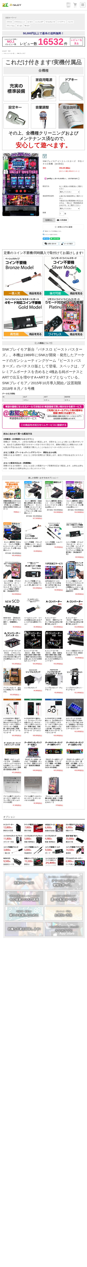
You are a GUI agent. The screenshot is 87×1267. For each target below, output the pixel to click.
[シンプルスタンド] (33, 677)
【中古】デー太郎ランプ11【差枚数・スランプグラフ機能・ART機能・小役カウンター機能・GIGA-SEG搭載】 (54, 763)
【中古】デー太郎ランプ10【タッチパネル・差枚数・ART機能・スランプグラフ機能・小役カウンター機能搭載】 (74, 763)
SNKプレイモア (21, 53)
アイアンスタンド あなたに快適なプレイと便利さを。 (12, 690)
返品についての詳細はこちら (53, 231)
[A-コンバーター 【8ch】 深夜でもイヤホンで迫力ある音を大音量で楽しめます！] (54, 607)
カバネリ (30, 22)
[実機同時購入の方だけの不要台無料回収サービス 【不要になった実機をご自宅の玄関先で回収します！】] (12, 490)
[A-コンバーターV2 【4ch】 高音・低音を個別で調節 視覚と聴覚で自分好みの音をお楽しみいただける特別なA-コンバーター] (54, 640)
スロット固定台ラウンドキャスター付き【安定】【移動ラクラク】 (74, 653)
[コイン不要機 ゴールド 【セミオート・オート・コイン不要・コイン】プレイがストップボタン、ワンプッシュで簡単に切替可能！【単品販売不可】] (75, 531)
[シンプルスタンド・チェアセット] (54, 677)
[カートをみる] (75, 7)
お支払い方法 (63, 913)
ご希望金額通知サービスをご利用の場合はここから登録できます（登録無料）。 (43, 425)
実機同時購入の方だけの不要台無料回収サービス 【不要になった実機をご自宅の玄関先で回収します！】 (12, 505)
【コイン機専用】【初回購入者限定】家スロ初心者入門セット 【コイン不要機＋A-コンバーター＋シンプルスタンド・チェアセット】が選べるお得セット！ (33, 507)
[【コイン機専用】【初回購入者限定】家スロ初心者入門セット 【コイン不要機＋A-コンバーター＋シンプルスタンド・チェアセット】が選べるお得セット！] (33, 490)
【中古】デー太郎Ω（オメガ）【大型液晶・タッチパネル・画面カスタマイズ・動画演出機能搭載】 (33, 763)
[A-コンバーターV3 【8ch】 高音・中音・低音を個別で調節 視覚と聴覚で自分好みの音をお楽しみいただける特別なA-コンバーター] (33, 640)
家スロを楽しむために (24, 913)
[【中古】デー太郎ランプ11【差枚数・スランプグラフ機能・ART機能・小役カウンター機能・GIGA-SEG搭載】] (54, 748)
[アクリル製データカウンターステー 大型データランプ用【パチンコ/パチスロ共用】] (12, 785)
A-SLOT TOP (6, 51)
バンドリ (70, 22)
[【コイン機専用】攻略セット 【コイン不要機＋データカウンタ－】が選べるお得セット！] (75, 490)
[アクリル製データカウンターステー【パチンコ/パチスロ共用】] (33, 785)
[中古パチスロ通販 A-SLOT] (12, 6)
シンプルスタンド (30, 688)
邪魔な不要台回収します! (24, 929)
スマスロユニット (19, 22)
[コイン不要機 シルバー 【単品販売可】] (54, 531)
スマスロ (9, 22)
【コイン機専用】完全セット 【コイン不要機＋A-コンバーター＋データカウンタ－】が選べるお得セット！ (12, 546)
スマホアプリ (65, 929)
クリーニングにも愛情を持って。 (63, 881)
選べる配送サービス (64, 898)
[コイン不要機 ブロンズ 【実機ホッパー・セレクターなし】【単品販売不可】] (33, 531)
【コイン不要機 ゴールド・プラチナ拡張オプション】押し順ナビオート (33, 583)
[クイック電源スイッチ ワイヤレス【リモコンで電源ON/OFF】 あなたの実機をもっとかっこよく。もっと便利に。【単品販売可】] (75, 570)
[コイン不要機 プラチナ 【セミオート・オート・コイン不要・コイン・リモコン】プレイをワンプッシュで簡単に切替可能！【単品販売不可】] (12, 570)
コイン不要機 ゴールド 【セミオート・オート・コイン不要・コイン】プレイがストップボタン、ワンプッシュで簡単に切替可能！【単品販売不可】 (75, 548)
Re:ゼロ (27, 26)
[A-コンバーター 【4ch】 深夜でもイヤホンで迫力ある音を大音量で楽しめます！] (75, 607)
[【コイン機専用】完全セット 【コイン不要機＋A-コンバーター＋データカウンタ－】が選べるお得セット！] (12, 531)
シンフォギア (39, 22)
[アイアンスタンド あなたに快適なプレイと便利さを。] (12, 677)
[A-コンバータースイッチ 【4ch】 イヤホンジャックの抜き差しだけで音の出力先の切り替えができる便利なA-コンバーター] (12, 640)
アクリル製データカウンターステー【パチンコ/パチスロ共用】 (33, 798)
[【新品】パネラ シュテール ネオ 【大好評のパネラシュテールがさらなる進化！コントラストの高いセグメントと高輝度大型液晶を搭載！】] (12, 748)
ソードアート (61, 22)
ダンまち (19, 26)
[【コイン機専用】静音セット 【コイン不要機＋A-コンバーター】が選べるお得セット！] (54, 490)
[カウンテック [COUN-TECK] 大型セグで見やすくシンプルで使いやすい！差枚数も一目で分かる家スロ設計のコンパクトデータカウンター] (75, 707)
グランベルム (11, 26)
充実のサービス (24, 881)
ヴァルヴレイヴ (50, 22)
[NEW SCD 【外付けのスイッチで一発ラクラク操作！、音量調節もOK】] (12, 607)
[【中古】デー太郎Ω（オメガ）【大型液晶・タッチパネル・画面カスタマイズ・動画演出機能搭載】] (33, 748)
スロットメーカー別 (9, 53)
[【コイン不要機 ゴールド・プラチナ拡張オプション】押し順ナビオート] (33, 570)
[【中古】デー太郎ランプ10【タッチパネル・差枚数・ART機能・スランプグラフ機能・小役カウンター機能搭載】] (75, 748)
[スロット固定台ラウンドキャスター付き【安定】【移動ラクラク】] (75, 640)
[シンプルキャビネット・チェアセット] (75, 677)
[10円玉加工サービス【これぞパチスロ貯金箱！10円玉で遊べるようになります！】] (54, 570)
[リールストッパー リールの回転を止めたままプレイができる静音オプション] (33, 607)
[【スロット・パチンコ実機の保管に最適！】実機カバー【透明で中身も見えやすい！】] (54, 785)
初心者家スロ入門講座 (24, 898)
